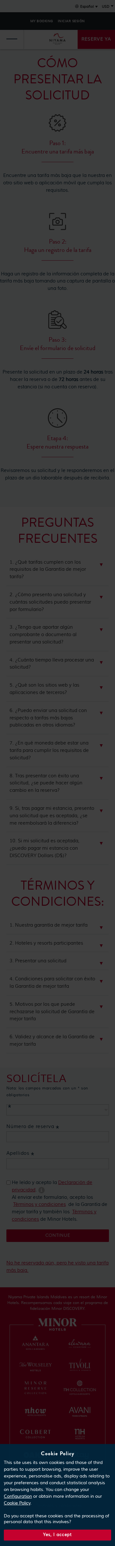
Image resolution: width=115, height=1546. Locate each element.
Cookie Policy (17, 1503)
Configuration (18, 1496)
